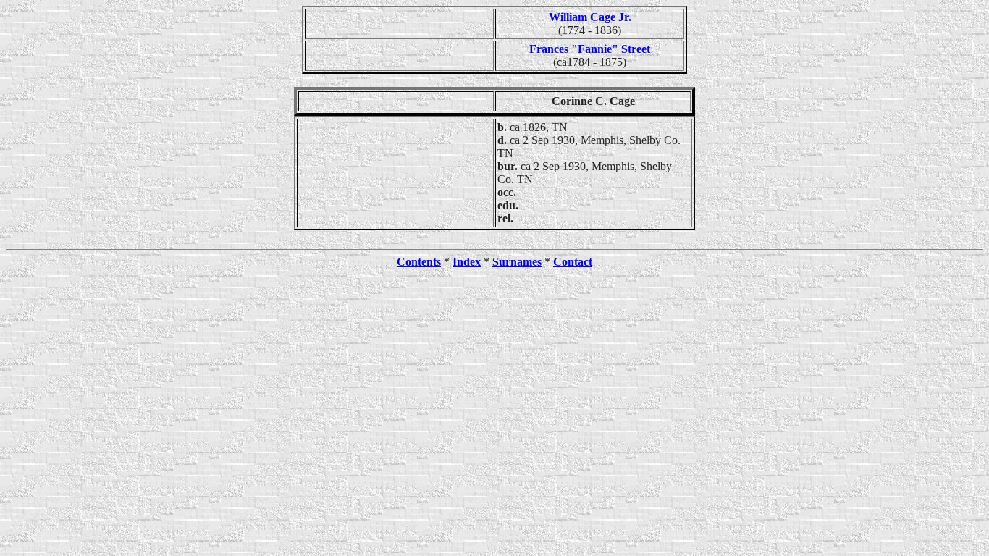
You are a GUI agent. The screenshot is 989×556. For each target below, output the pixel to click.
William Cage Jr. (590, 17)
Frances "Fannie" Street (589, 49)
